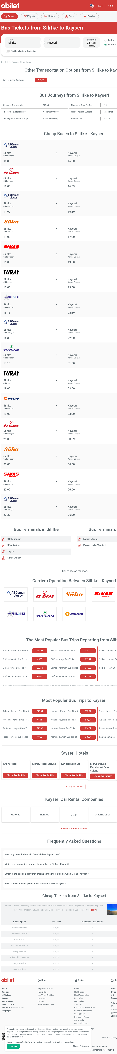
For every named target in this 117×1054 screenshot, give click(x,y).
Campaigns (6, 1011)
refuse (68, 1034)
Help (110, 5)
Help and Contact (81, 1023)
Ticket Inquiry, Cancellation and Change (84, 1027)
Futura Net (42, 992)
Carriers (5, 998)
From (10, 40)
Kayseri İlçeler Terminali (94, 545)
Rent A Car (78, 998)
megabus (42, 998)
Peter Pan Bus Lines (46, 1004)
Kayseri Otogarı (90, 539)
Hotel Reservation (81, 995)
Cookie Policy (79, 1014)
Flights (31, 16)
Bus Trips (5, 992)
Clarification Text (16, 1037)
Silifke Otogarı (14, 539)
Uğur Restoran (14, 545)
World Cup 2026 (8, 1004)
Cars (71, 16)
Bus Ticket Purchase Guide (13, 1008)
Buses (11, 16)
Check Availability (16, 775)
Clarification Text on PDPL (84, 1008)
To (49, 40)
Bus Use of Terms (81, 1017)
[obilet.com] (17, 8)
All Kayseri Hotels (74, 786)
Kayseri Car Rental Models (74, 828)
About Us (78, 1004)
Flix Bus (41, 1001)
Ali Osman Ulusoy (50, 112)
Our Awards (79, 1020)
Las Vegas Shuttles (46, 995)
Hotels (51, 16)
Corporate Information (83, 1011)
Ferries (91, 16)
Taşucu (10, 551)
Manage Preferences (81, 1046)
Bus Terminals (7, 1001)
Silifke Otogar (14, 558)
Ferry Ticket (79, 1001)
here (34, 1042)
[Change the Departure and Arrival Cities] (42, 42)
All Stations (6, 995)
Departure (91, 40)
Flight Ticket (79, 992)
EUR (100, 5)
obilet (93, 910)
